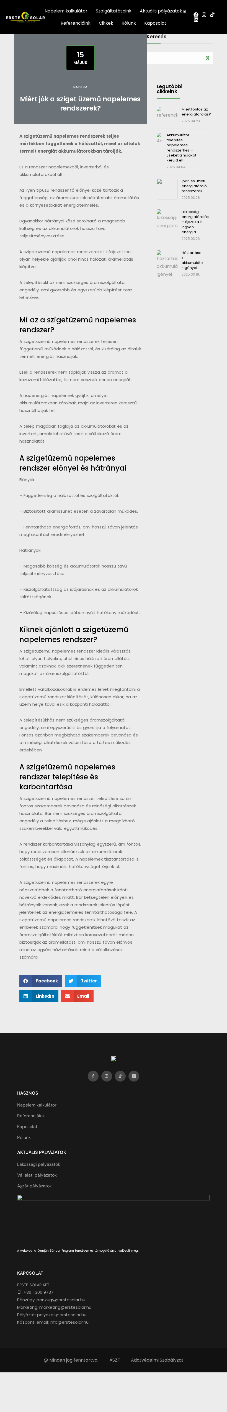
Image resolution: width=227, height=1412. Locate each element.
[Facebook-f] (93, 1076)
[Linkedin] (133, 1076)
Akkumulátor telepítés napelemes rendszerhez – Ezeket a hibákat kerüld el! (181, 147)
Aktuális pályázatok (161, 11)
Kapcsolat (155, 23)
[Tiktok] (120, 1076)
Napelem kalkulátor (66, 11)
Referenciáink (76, 23)
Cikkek (106, 23)
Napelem (80, 87)
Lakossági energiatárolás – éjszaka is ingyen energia (195, 222)
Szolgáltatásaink (113, 11)
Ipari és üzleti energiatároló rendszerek (194, 186)
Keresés (156, 37)
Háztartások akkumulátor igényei (192, 260)
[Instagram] (106, 1076)
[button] (40, 981)
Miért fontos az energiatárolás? (196, 112)
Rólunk (129, 23)
